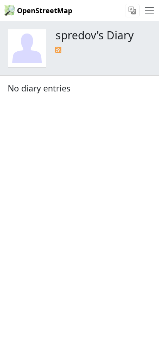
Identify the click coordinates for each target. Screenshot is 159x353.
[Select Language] (132, 10)
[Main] (149, 11)
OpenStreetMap (44, 10)
